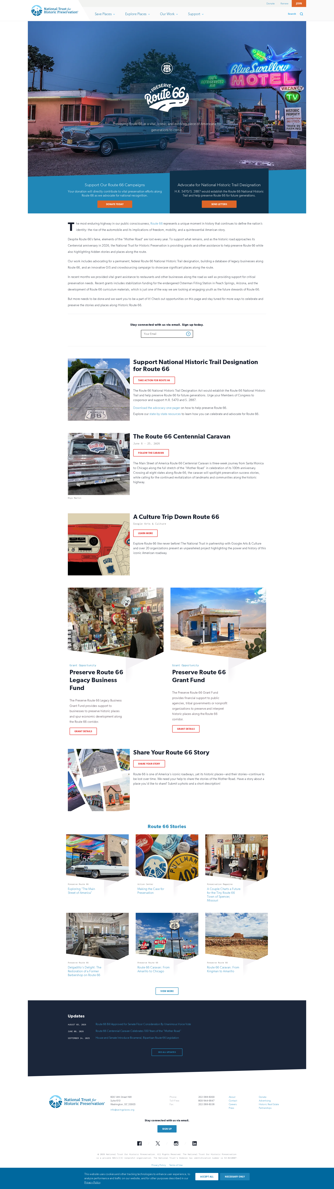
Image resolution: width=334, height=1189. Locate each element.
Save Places (103, 16)
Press (231, 1108)
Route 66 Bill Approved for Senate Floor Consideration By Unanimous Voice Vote (143, 1024)
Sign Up (167, 1129)
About (232, 1097)
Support (194, 16)
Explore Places (136, 16)
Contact (233, 1100)
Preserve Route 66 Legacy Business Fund (96, 679)
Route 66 (156, 223)
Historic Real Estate (269, 1104)
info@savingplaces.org (122, 1109)
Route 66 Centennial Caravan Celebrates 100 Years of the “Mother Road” (138, 1031)
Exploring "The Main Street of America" (81, 891)
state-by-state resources (165, 414)
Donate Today (115, 204)
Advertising (265, 1100)
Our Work (167, 16)
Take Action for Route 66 (154, 380)
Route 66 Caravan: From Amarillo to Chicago (153, 969)
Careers (233, 1104)
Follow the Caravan (151, 453)
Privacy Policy (159, 1165)
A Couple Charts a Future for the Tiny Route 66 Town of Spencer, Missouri (224, 894)
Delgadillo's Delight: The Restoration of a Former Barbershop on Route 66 (84, 971)
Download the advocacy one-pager (156, 408)
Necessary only (235, 1176)
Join (299, 3)
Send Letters (219, 204)
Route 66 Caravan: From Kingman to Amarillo (223, 969)
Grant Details (83, 731)
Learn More (145, 533)
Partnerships (265, 1108)
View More (167, 991)
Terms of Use (175, 1165)
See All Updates (167, 1052)
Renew (284, 3)
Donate (271, 3)
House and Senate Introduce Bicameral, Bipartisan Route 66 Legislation (137, 1037)
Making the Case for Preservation (150, 891)
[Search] (302, 14)
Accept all (206, 1176)
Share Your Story (149, 764)
